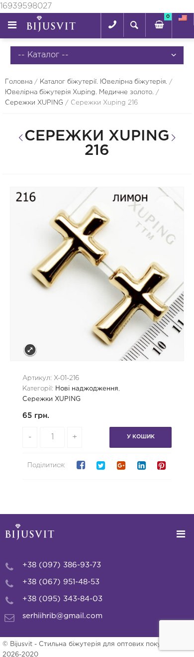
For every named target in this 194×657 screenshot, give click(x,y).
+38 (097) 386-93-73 (61, 565)
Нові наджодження (86, 389)
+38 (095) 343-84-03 (62, 599)
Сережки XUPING (34, 103)
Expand (30, 350)
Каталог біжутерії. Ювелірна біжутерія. (103, 82)
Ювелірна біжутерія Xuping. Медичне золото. (79, 92)
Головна (18, 82)
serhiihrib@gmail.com (62, 616)
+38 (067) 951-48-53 (60, 582)
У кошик (141, 436)
